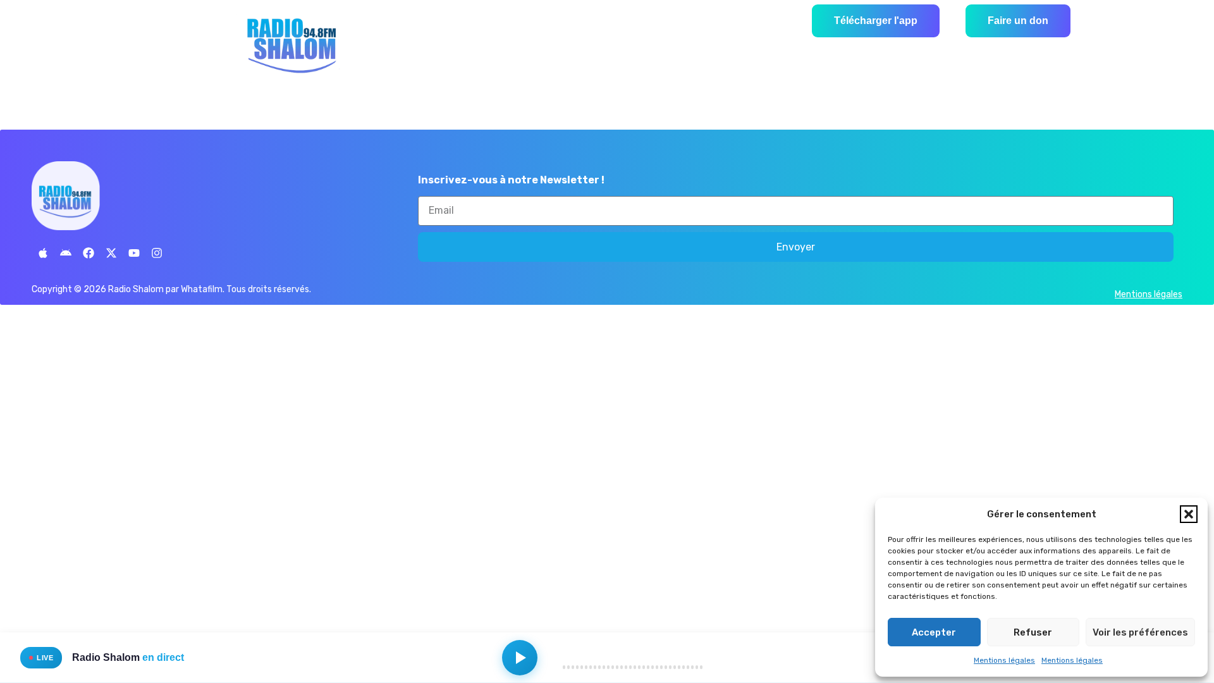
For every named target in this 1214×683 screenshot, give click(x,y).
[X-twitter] (111, 253)
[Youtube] (134, 253)
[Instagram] (156, 253)
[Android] (65, 253)
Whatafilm (202, 289)
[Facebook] (88, 253)
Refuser (1033, 632)
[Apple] (43, 253)
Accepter (934, 632)
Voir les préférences (1140, 632)
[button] (1188, 514)
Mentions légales (1004, 660)
